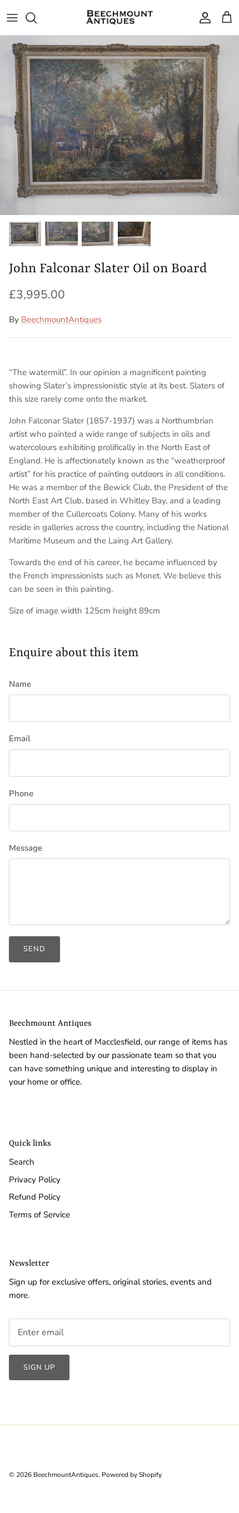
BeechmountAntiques (61, 319)
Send (34, 949)
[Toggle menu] (12, 18)
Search (21, 1161)
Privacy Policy (35, 1179)
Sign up (39, 1367)
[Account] (202, 18)
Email (20, 738)
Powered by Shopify (132, 1474)
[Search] (36, 18)
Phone (21, 793)
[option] (119, 125)
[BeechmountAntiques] (119, 17)
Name (20, 684)
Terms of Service (39, 1214)
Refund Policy (35, 1196)
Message (25, 847)
